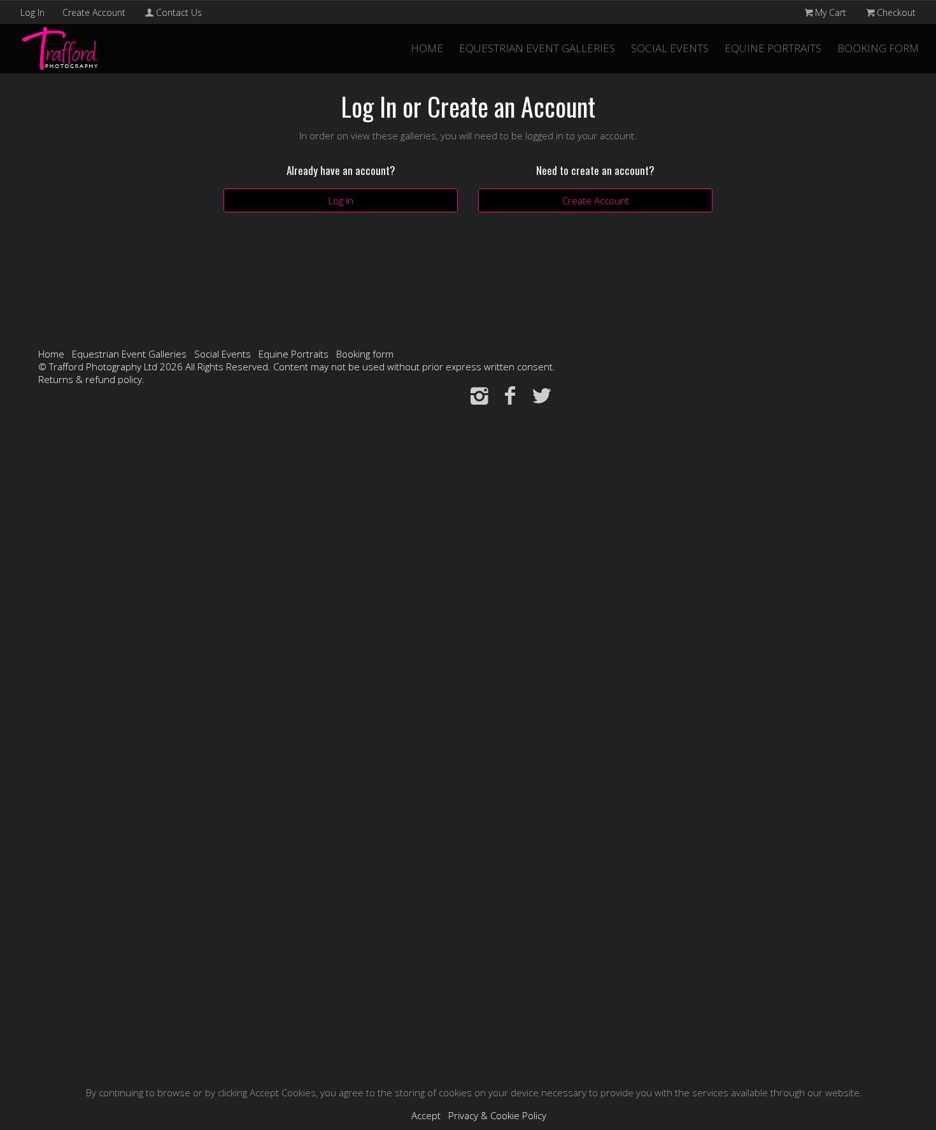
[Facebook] (510, 394)
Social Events (670, 48)
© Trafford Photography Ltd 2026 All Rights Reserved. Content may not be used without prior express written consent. (296, 366)
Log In (32, 12)
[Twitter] (541, 394)
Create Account (93, 12)
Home (427, 48)
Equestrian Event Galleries (537, 48)
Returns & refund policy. (91, 379)
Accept (426, 1115)
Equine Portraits (773, 48)
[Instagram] (479, 394)
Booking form (878, 48)
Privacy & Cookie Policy (497, 1115)
